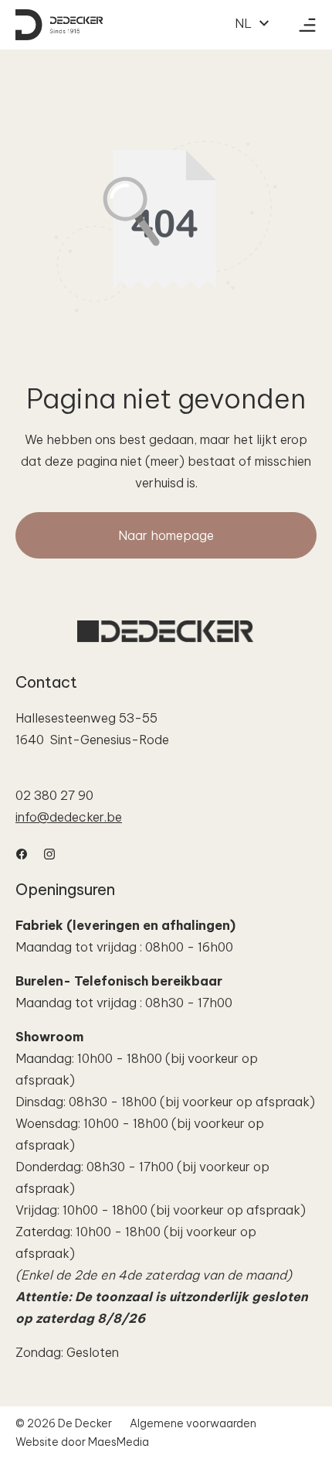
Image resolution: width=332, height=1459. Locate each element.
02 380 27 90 (54, 795)
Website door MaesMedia (82, 1442)
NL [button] (245, 23)
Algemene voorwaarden (193, 1423)
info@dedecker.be (68, 817)
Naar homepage (166, 535)
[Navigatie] (307, 24)
